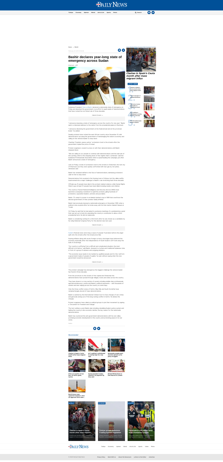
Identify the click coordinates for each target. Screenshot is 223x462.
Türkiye (70, 12)
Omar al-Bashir (87, 107)
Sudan (70, 233)
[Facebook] (149, 12)
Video (147, 446)
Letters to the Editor (140, 457)
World (93, 12)
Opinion (86, 12)
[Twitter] (153, 12)
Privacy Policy (101, 457)
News (70, 47)
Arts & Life (101, 12)
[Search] (135, 12)
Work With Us (112, 457)
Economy (78, 12)
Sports (109, 12)
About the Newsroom (124, 457)
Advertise (152, 457)
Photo (115, 12)
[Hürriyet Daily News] (111, 5)
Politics (70, 323)
